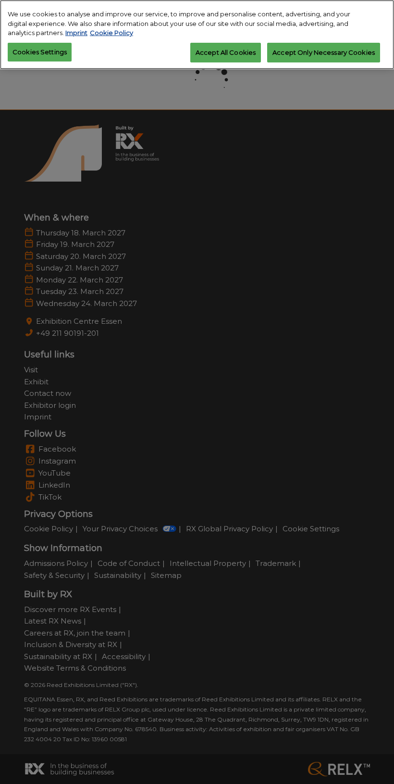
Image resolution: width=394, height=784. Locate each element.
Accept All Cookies (226, 52)
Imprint (76, 33)
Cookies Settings (39, 52)
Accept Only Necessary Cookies (323, 52)
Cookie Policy (111, 33)
